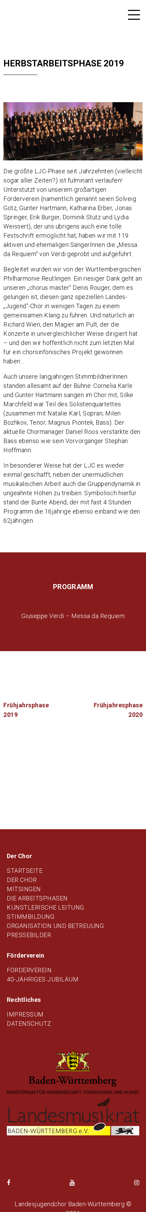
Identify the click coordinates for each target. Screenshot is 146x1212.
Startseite (24, 870)
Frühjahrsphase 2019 (26, 710)
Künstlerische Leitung (45, 907)
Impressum (25, 1014)
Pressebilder (29, 935)
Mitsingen (24, 889)
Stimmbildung (30, 916)
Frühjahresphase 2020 (118, 710)
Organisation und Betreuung (55, 925)
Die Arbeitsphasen (37, 898)
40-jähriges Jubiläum (42, 979)
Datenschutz (29, 1023)
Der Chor (22, 879)
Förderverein (29, 970)
